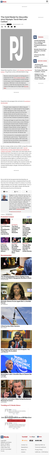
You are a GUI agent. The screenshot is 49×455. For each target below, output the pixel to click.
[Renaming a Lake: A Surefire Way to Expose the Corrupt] (16, 364)
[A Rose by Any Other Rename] (16, 316)
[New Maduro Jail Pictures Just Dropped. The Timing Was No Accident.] (16, 339)
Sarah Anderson (4, 352)
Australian (5, 103)
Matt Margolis (4, 304)
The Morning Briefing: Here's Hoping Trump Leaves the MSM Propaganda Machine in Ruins (16, 277)
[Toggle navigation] (47, 1)
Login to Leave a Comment (16, 420)
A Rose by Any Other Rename (10, 326)
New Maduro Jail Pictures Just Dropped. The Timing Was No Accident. (15, 350)
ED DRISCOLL (9, 214)
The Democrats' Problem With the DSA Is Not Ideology (41, 66)
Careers (23, 452)
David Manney (4, 402)
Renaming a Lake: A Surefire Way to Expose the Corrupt (16, 375)
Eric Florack (4, 327)
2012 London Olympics (19, 77)
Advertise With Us (40, 445)
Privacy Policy (38, 449)
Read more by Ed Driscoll (15, 211)
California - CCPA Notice (41, 452)
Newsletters (24, 447)
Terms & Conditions (40, 447)
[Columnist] (5, 197)
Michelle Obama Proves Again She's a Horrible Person (16, 302)
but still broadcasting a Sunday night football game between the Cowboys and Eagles (15, 149)
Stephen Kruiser (4, 279)
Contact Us (24, 445)
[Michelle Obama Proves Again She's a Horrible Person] (16, 291)
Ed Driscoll (3, 24)
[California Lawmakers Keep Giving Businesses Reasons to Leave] (16, 388)
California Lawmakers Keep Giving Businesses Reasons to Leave (16, 399)
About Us (23, 449)
